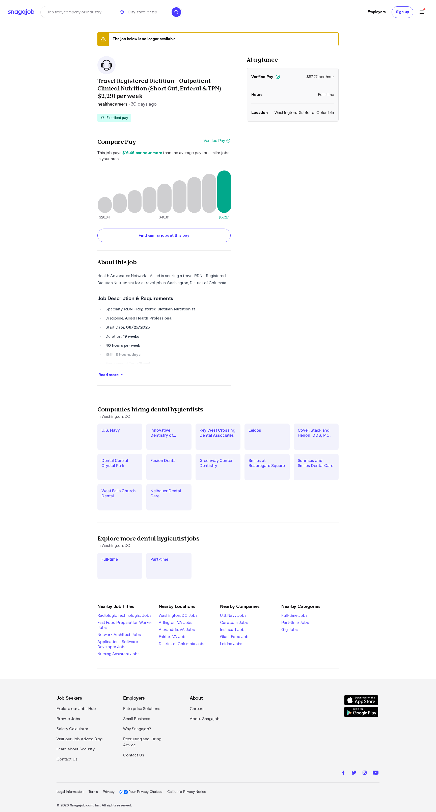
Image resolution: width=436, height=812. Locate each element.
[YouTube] (375, 773)
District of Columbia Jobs (182, 644)
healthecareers (112, 104)
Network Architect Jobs (119, 635)
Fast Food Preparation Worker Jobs (124, 625)
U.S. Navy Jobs (233, 615)
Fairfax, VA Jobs (173, 637)
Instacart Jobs (233, 630)
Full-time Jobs (294, 615)
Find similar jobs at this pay (164, 235)
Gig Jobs (289, 630)
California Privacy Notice (186, 792)
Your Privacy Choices (145, 792)
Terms (93, 792)
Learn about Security (76, 749)
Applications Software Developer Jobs (117, 644)
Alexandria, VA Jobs (177, 630)
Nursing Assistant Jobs (118, 654)
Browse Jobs (68, 719)
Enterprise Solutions (141, 709)
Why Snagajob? (137, 729)
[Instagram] (365, 773)
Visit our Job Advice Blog (79, 739)
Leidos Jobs (231, 644)
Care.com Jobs (234, 623)
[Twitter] (354, 773)
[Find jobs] (176, 12)
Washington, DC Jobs (178, 615)
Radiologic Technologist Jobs (124, 615)
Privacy (108, 792)
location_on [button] (122, 12)
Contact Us (67, 759)
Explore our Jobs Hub (76, 709)
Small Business (136, 719)
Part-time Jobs (295, 623)
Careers (197, 709)
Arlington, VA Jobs (175, 623)
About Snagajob (205, 719)
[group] (114, 118)
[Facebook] (343, 773)
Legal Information (70, 792)
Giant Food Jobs (235, 637)
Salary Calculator (72, 729)
